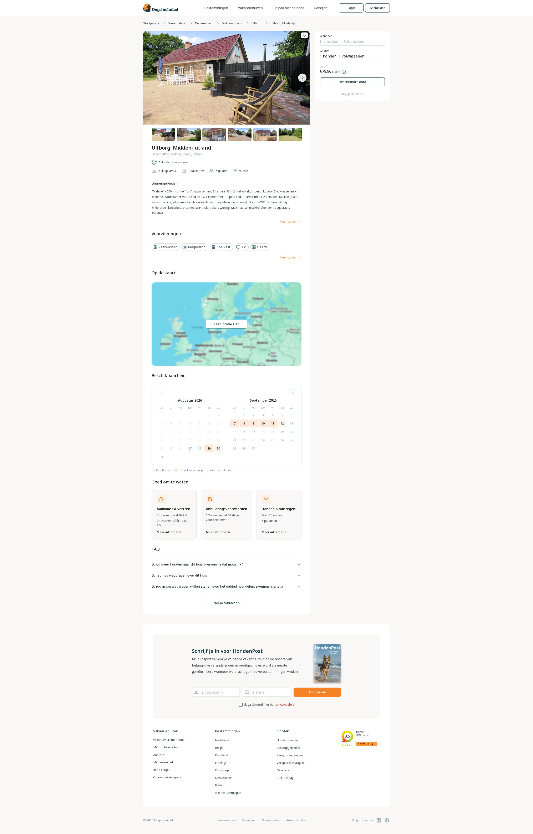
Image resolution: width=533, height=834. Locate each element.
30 (218, 448)
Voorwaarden (227, 820)
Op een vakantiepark (167, 777)
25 (171, 448)
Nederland (222, 740)
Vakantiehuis (177, 23)
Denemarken (203, 23)
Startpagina (151, 23)
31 (161, 457)
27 (190, 448)
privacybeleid (284, 705)
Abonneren (317, 692)
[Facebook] (387, 820)
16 (218, 432)
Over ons (283, 770)
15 (209, 432)
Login (351, 8)
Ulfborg (256, 23)
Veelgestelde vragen (290, 763)
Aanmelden (377, 8)
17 (161, 440)
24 (161, 448)
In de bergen (161, 770)
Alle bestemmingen (228, 793)
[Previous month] (160, 393)
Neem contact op (226, 603)
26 (180, 448)
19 (180, 440)
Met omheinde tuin (166, 747)
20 (190, 440)
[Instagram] (378, 820)
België (219, 748)
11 (171, 432)
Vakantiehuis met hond (168, 740)
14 (199, 432)
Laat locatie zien (226, 324)
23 (218, 440)
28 (199, 448)
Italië (218, 785)
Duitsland (221, 755)
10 (161, 432)
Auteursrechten (296, 820)
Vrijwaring (248, 820)
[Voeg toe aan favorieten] (304, 35)
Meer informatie (169, 532)
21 (199, 440)
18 (171, 440)
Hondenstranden (288, 740)
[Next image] (302, 78)
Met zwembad (163, 762)
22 (209, 440)
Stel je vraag (285, 778)
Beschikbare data (352, 82)
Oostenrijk (222, 770)
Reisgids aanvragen (290, 755)
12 (180, 432)
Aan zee (158, 755)
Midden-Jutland (232, 23)
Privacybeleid (271, 820)
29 (209, 448)
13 (190, 432)
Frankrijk (221, 763)
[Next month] (293, 393)
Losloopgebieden (288, 748)
